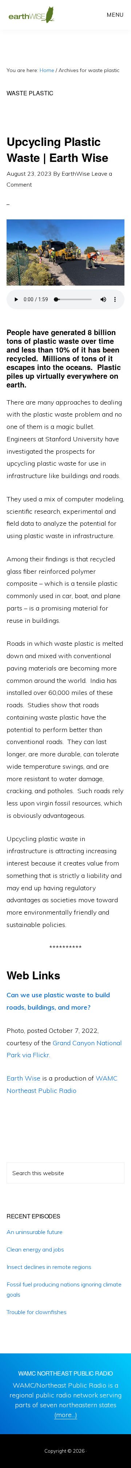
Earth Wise (31, 14)
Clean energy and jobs (35, 1249)
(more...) (65, 1415)
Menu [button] (115, 14)
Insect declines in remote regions (49, 1266)
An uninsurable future (35, 1232)
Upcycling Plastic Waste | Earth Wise (57, 149)
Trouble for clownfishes (37, 1312)
